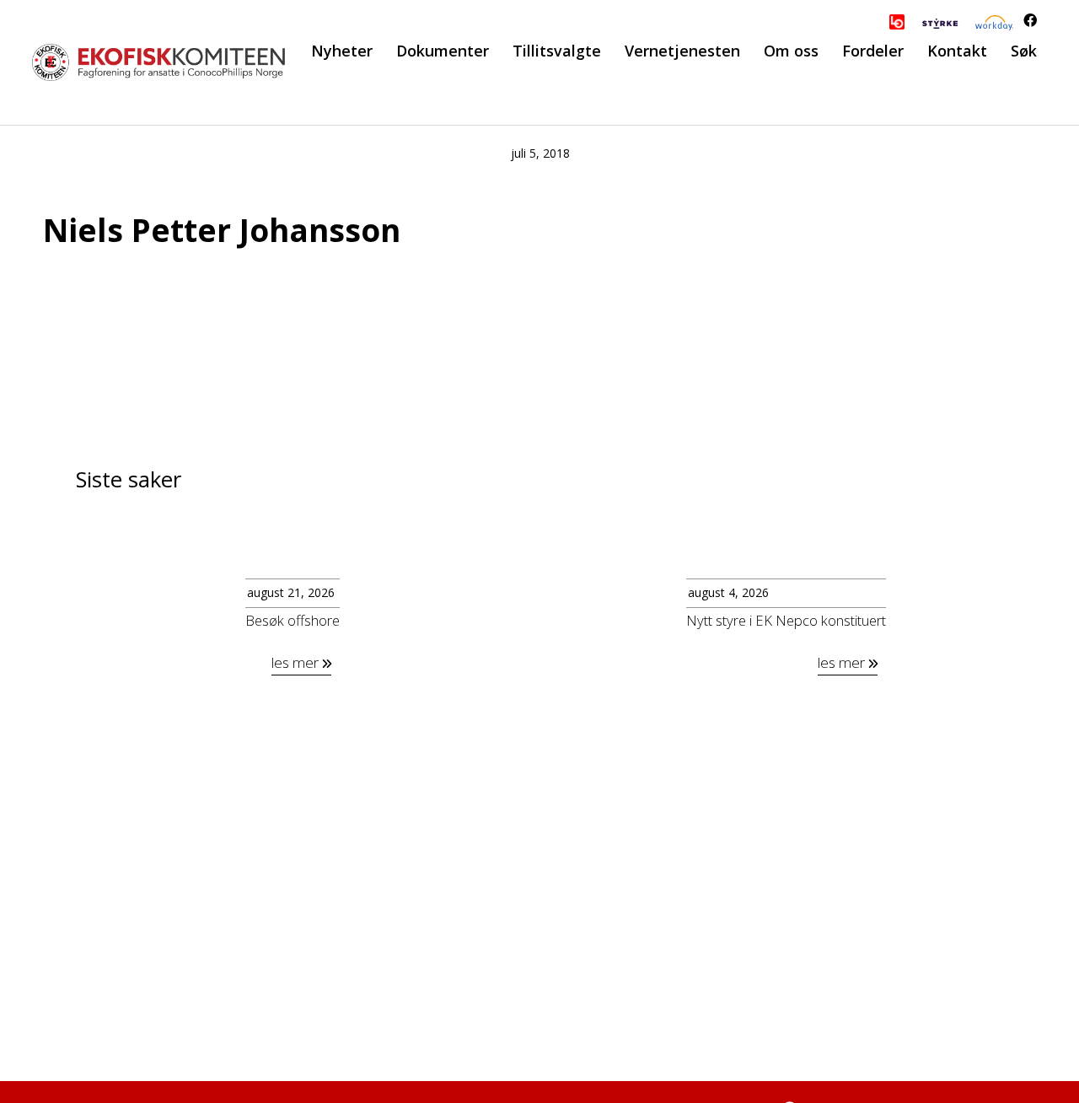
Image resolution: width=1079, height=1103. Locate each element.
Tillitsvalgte (557, 50)
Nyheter (342, 50)
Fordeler (873, 50)
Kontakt (957, 50)
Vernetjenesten (682, 50)
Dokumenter (442, 50)
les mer (296, 662)
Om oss (791, 50)
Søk (1024, 50)
